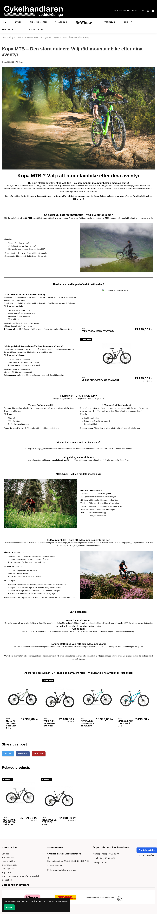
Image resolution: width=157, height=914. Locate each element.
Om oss (5, 853)
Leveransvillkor (9, 861)
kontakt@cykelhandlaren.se (63, 870)
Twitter (7, 753)
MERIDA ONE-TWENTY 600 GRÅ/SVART (100, 380)
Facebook (22, 753)
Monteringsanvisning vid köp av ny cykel (20, 876)
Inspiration (7, 880)
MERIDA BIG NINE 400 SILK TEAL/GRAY (88, 723)
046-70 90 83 (56, 865)
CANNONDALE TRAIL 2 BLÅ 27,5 (125, 723)
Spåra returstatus (146, 855)
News (21, 62)
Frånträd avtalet (147, 850)
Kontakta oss (8, 857)
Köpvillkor (6, 872)
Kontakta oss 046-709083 (125, 10)
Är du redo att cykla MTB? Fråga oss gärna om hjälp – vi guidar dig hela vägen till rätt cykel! (78, 672)
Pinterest (38, 753)
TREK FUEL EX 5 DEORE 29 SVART (49, 723)
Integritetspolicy (9, 865)
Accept (9, 907)
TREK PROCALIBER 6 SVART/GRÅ (98, 331)
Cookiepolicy (7, 868)
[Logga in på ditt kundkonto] (148, 10)
